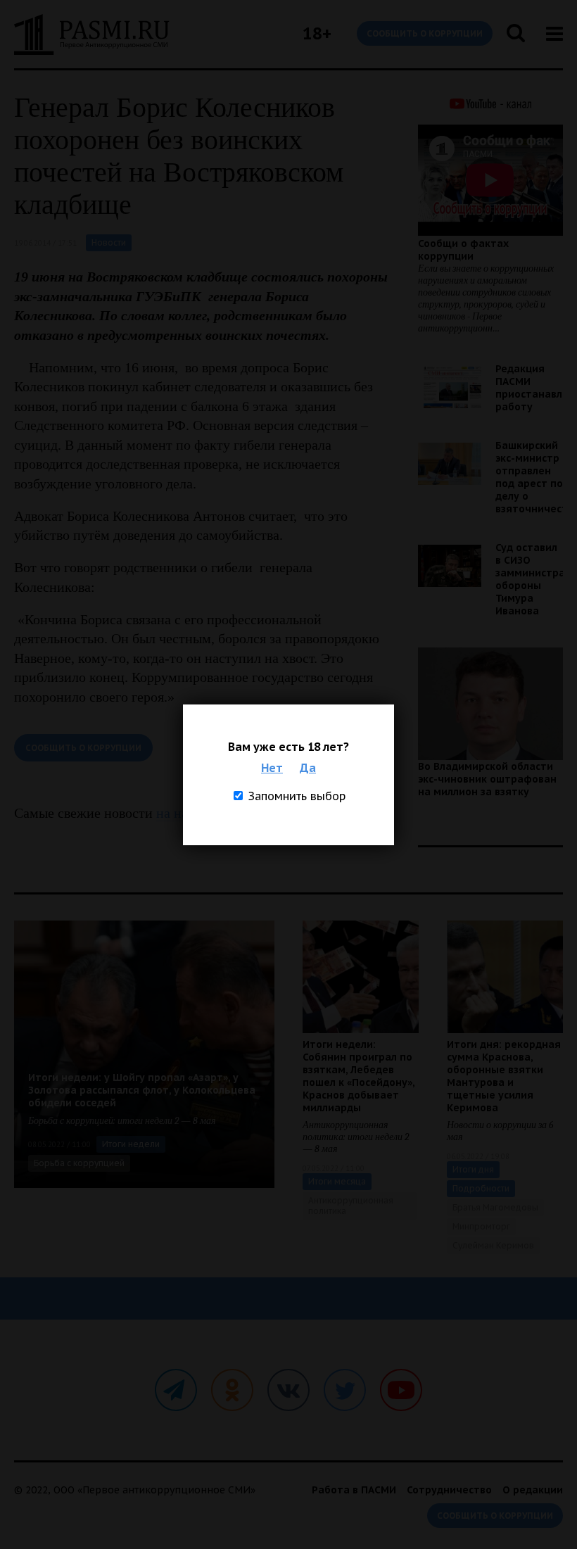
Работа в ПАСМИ (354, 1490)
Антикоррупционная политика (350, 1205)
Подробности (480, 1188)
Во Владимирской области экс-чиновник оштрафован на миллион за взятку (487, 779)
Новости (108, 242)
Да (308, 768)
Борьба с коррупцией (79, 1163)
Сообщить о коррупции (425, 33)
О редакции (532, 1490)
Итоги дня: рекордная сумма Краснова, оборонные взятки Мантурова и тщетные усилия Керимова (504, 1076)
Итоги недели (131, 1144)
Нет (272, 768)
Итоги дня (473, 1169)
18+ (317, 33)
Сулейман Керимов (493, 1245)
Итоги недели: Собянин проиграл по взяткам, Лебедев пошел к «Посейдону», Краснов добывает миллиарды (358, 1076)
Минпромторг (481, 1226)
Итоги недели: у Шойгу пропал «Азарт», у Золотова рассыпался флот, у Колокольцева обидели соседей (141, 1090)
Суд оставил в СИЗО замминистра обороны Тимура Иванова (530, 579)
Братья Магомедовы (495, 1207)
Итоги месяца (337, 1181)
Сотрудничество (449, 1490)
